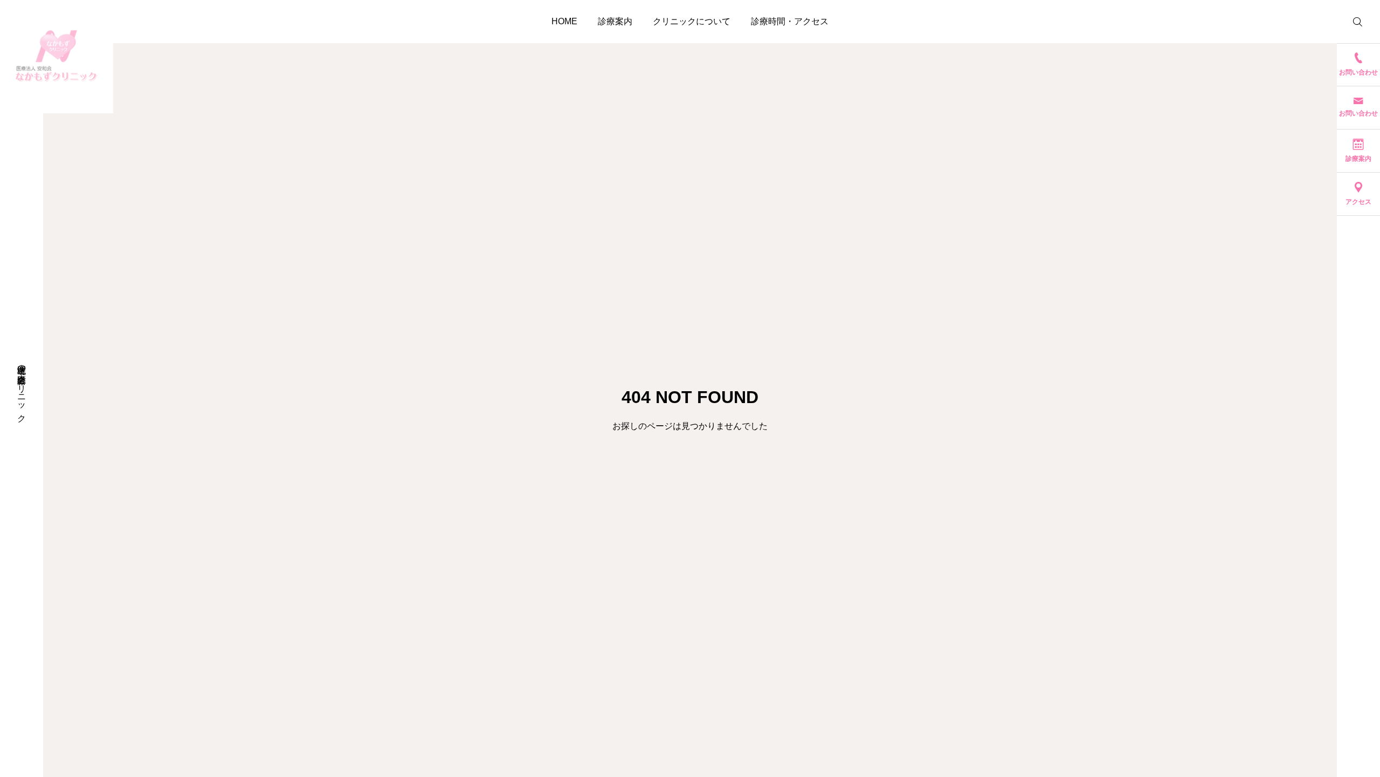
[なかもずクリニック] (56, 56)
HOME (564, 21)
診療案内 (615, 21)
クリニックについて (691, 21)
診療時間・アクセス (790, 21)
